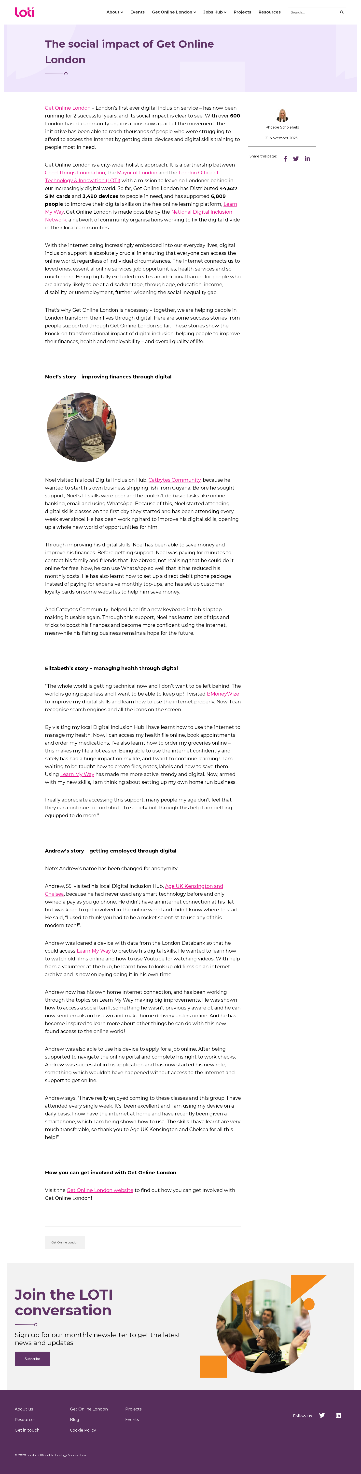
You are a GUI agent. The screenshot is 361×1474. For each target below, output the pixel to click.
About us (24, 1409)
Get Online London (172, 12)
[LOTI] (24, 12)
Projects (242, 12)
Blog (74, 1419)
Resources (270, 12)
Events (137, 12)
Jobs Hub (213, 12)
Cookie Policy (83, 1430)
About (113, 12)
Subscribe (32, 1359)
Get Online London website (100, 1190)
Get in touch (27, 1430)
